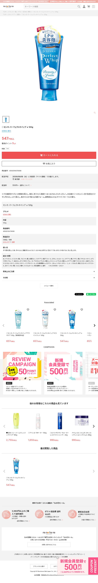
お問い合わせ (28, 554)
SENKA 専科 (27, 12)
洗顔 (18, 14)
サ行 (19, 12)
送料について (25, 185)
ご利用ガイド (18, 554)
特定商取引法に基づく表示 (42, 554)
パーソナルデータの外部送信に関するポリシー (45, 557)
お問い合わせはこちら (49, 545)
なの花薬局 (37, 575)
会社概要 (65, 557)
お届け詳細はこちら (88, 520)
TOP (4, 12)
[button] (3, 325)
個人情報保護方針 (58, 554)
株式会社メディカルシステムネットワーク (52, 575)
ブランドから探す (39, 566)
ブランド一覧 (12, 12)
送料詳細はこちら (22, 521)
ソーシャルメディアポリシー (74, 554)
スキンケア (11, 14)
